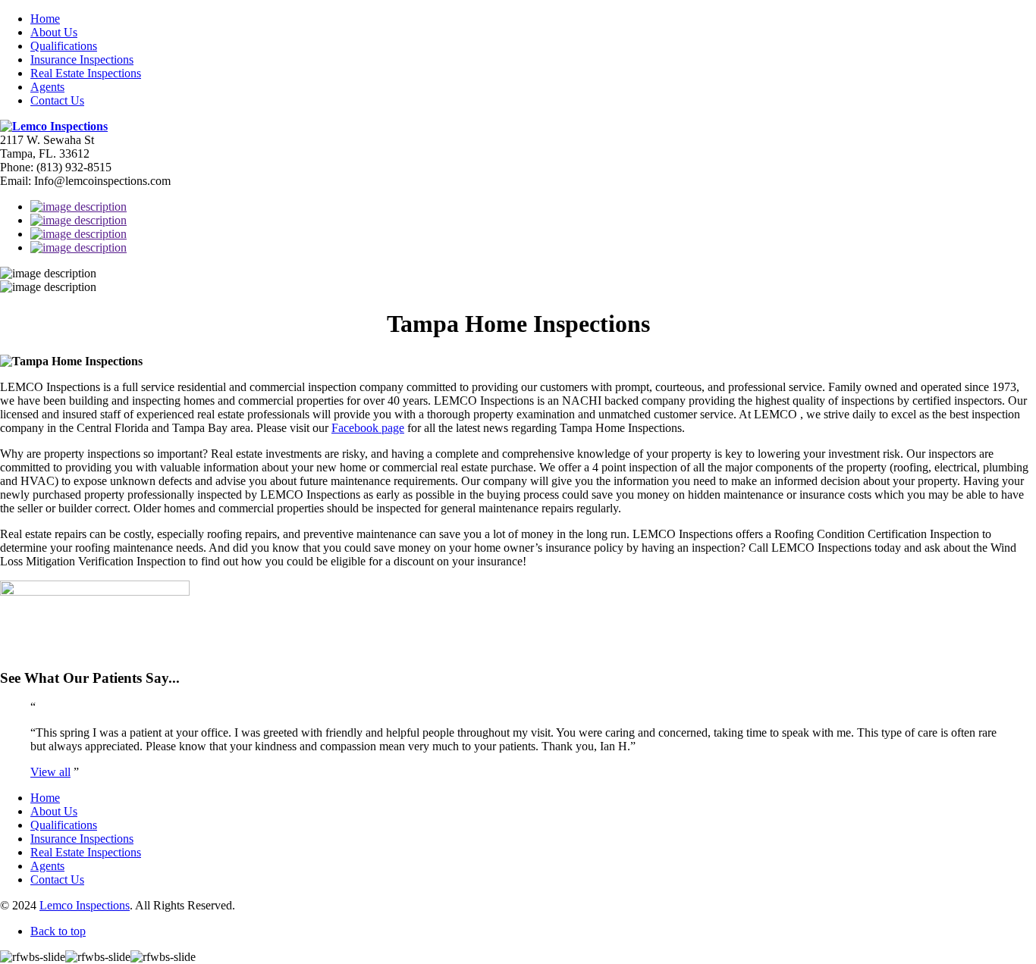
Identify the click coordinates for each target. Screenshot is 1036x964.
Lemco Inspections (84, 905)
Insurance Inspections (81, 59)
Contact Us (57, 100)
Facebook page (367, 427)
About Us (53, 32)
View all (50, 771)
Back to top (58, 931)
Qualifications (63, 45)
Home (45, 18)
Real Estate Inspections (85, 73)
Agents (47, 86)
